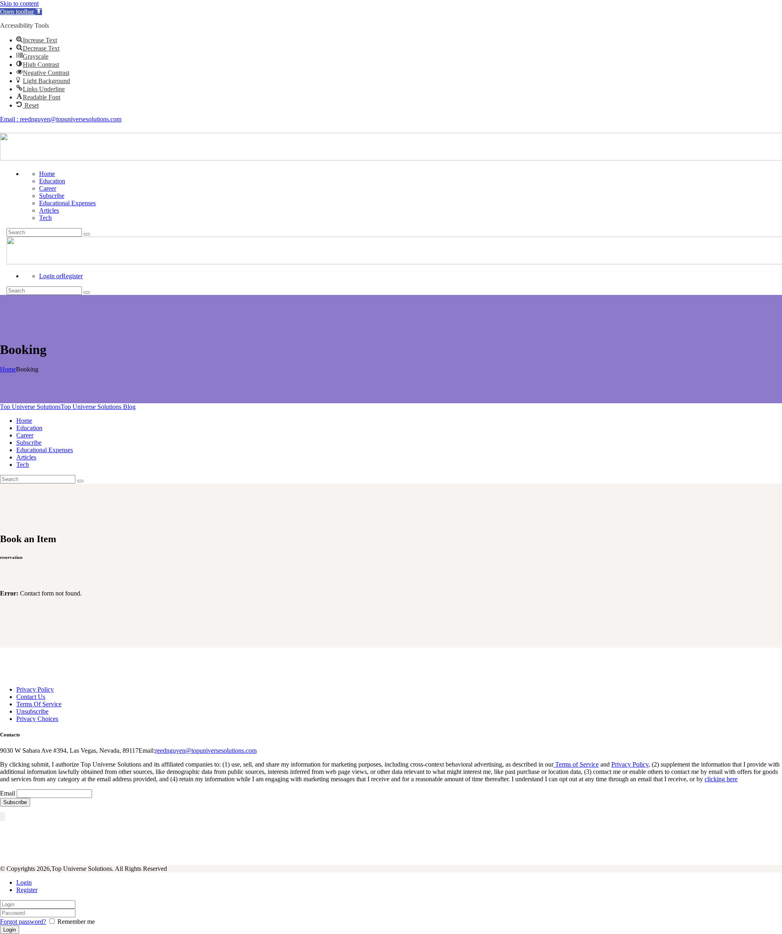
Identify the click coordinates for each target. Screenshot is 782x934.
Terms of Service (576, 764)
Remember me (75, 921)
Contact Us (30, 696)
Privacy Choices (37, 718)
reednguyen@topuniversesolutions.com (206, 750)
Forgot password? (23, 921)
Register (26, 889)
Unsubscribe (32, 711)
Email (7, 793)
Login (24, 882)
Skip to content (19, 3)
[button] (21, 11)
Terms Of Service (39, 704)
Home (8, 369)
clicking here (721, 779)
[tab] (399, 882)
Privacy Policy (35, 689)
